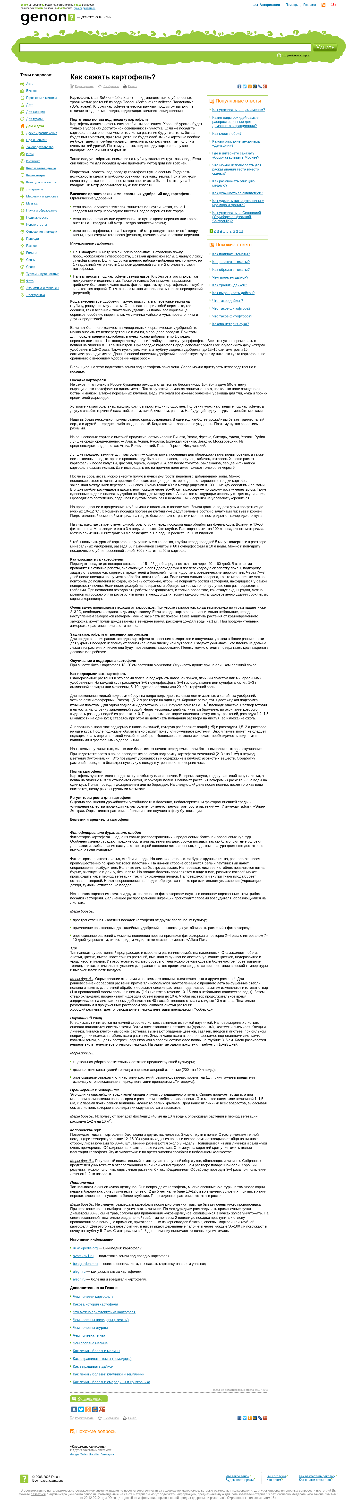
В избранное (111, 86)
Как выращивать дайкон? (233, 293)
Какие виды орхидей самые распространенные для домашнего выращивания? (235, 121)
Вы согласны (276, 1476)
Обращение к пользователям (248, 1498)
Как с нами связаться (315, 1480)
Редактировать (84, 86)
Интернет (33, 161)
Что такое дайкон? (227, 301)
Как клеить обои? (226, 133)
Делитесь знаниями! (96, 17)
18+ (333, 5)
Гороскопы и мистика (41, 98)
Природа (32, 238)
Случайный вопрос (296, 55)
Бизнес (31, 91)
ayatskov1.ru (83, 1256)
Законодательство (39, 147)
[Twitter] (244, 86)
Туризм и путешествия (42, 274)
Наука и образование (41, 210)
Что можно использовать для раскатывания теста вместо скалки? (236, 169)
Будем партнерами (240, 1480)
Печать (132, 86)
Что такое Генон (237, 1476)
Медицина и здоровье (42, 196)
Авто (29, 83)
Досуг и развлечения (41, 133)
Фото (30, 281)
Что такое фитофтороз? (232, 316)
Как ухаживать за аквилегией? (237, 193)
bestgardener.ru (85, 1264)
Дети (29, 105)
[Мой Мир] (254, 86)
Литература (34, 189)
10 (241, 231)
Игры (30, 154)
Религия (32, 253)
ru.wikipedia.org (85, 1248)
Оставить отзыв (90, 1398)
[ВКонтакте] (239, 86)
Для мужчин (35, 119)
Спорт (30, 267)
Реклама (309, 5)
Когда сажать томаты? (231, 262)
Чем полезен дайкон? (230, 277)
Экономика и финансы (42, 288)
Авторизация (270, 5)
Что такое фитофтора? (231, 308)
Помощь (292, 5)
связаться (38, 1494)
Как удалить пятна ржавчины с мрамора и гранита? (238, 203)
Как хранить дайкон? (229, 285)
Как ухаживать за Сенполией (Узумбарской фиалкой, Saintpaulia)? (236, 217)
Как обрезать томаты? (231, 269)
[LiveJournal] (260, 86)
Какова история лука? (230, 324)
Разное (31, 245)
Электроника (35, 295)
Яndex (84, 1454)
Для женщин (35, 112)
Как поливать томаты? (231, 254)
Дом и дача (35, 126)
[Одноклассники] (249, 86)
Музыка (31, 203)
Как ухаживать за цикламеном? (238, 110)
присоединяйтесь (84, 8)
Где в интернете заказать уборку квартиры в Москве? (235, 155)
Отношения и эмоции (41, 231)
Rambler (94, 1454)
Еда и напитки (36, 140)
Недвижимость (37, 217)
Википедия (107, 1454)
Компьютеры (35, 175)
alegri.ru (79, 1271)
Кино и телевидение (41, 168)
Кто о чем (274, 1480)
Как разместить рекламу (317, 1476)
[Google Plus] (265, 86)
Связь (30, 260)
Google (74, 1454)
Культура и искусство (42, 182)
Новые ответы (36, 224)
